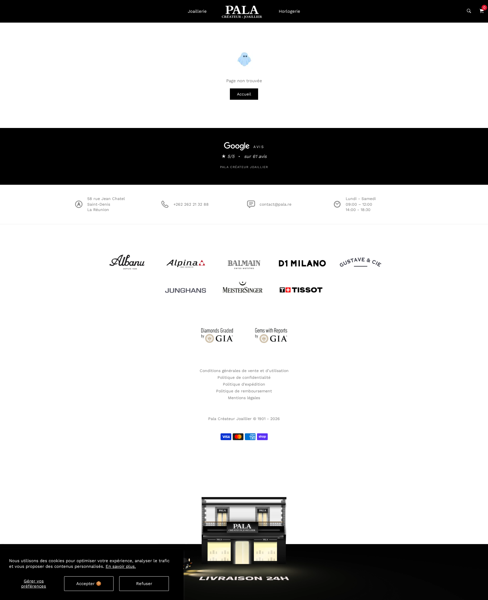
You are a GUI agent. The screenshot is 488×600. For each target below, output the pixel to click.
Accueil (244, 94)
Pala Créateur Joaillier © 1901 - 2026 (244, 418)
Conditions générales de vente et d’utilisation (244, 370)
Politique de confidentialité (244, 377)
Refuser (144, 583)
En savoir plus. (121, 566)
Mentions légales (244, 397)
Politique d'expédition (244, 384)
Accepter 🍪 (88, 583)
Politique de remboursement (244, 391)
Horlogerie (289, 11)
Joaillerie (197, 11)
